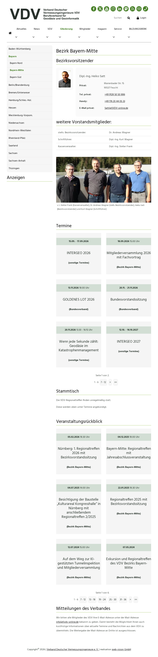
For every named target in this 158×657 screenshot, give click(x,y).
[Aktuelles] (10, 33)
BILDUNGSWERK (138, 29)
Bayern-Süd (15, 77)
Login (143, 18)
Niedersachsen (16, 123)
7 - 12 (103, 382)
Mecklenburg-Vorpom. (21, 115)
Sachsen (13, 153)
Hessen (12, 108)
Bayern (13, 57)
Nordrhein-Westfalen (20, 131)
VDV (50, 29)
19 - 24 (102, 600)
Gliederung (66, 29)
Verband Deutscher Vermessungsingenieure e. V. (73, 650)
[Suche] (129, 18)
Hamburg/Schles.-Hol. (20, 100)
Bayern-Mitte (17, 70)
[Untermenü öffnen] (16, 37)
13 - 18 (92, 600)
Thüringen (14, 168)
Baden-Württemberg (20, 49)
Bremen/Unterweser (19, 93)
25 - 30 (112, 600)
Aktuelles (21, 29)
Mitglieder (84, 29)
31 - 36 (123, 600)
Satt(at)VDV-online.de (116, 108)
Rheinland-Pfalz (17, 138)
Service (118, 29)
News (37, 29)
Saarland (13, 146)
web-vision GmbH (121, 650)
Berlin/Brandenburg (19, 85)
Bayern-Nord (16, 63)
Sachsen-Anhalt (17, 161)
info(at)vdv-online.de (67, 622)
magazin (102, 29)
